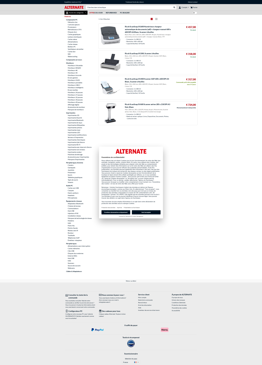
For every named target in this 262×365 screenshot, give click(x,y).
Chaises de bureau (74, 206)
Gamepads (71, 168)
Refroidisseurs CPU (75, 29)
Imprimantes (70, 113)
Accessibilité (176, 310)
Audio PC (69, 185)
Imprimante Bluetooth (76, 120)
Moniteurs (70, 63)
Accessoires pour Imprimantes (78, 157)
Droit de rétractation (144, 305)
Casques (71, 190)
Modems (71, 221)
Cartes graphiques (74, 34)
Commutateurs (73, 208)
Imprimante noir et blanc (76, 150)
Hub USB (71, 211)
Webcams (71, 268)
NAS (69, 223)
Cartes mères (72, 39)
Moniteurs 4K (73, 70)
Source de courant (74, 266)
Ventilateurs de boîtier (76, 49)
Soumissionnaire (131, 354)
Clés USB (71, 251)
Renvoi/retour (142, 302)
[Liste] (152, 19)
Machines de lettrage (75, 154)
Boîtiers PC (72, 47)
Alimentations (73, 42)
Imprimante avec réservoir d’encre (79, 147)
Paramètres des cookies (179, 308)
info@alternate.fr (104, 302)
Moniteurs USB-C (74, 85)
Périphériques (71, 243)
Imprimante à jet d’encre (76, 142)
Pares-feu (71, 226)
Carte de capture (74, 25)
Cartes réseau (72, 44)
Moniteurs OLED (74, 80)
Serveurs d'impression (75, 137)
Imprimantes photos (75, 127)
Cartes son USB (73, 188)
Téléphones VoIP (74, 238)
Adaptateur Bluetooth (75, 203)
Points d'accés (73, 228)
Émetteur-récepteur (75, 240)
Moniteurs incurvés (74, 75)
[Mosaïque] (156, 19)
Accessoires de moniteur (76, 107)
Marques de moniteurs (76, 110)
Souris (70, 175)
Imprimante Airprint (75, 118)
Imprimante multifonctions (77, 135)
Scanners (71, 263)
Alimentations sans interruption (79, 246)
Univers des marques (178, 300)
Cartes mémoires (74, 248)
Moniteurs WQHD (74, 68)
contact (195, 2)
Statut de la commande (145, 300)
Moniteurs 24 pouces (75, 92)
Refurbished (111, 13)
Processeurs (72, 27)
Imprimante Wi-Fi (74, 145)
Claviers (70, 165)
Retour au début (131, 281)
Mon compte (142, 297)
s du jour (96, 13)
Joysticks (71, 170)
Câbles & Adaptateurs (74, 271)
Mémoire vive (72, 22)
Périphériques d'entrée (74, 163)
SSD (69, 54)
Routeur (71, 233)
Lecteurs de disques (75, 37)
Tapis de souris (73, 180)
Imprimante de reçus (75, 123)
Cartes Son (71, 51)
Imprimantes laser (74, 130)
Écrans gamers (73, 78)
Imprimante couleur (75, 152)
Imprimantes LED (74, 132)
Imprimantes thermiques (76, 140)
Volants (70, 182)
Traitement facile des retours (135, 2)
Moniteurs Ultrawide (75, 65)
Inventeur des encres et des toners (149, 310)
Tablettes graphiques (75, 177)
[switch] (195, 13)
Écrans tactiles (73, 90)
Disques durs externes (75, 253)
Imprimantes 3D (73, 115)
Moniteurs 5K (73, 73)
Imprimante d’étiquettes (76, 125)
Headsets (71, 195)
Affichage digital (73, 105)
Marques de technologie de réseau (80, 218)
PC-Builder (124, 13)
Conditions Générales (178, 302)
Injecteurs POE (73, 213)
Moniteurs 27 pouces (75, 95)
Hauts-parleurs (73, 193)
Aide (189, 2)
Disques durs (72, 32)
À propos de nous (177, 297)
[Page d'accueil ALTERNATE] (73, 7)
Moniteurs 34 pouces (75, 100)
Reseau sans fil (73, 230)
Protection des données (179, 305)
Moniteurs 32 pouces (75, 97)
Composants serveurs (74, 60)
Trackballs (71, 235)
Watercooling (72, 56)
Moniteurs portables (75, 83)
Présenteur (72, 172)
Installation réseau (74, 216)
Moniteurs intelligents (75, 87)
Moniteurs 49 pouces (75, 102)
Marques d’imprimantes (76, 159)
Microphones (72, 198)
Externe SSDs (72, 256)
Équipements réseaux (74, 201)
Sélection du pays (131, 359)
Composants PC (72, 20)
